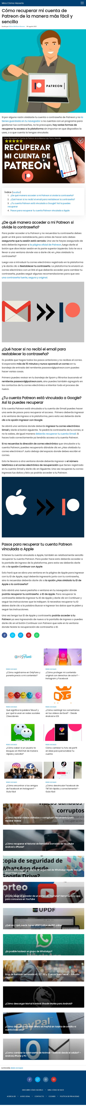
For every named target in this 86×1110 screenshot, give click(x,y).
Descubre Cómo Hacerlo (32, 1090)
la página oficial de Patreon (45, 244)
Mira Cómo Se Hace (56, 1090)
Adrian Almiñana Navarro (17, 26)
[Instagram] (45, 1079)
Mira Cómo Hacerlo (13, 3)
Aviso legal (25, 1096)
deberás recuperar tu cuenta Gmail (55, 433)
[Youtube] (53, 1079)
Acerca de (11, 1096)
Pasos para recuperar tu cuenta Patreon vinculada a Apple (40, 210)
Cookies (52, 1096)
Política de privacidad (69, 1096)
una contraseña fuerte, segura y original (24, 277)
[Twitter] (37, 1079)
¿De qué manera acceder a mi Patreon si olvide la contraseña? (42, 195)
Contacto (39, 1096)
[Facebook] (29, 1079)
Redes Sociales (17, 1068)
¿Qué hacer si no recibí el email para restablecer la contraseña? (43, 199)
